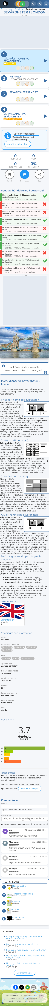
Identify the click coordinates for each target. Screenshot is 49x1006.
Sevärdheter (27, 658)
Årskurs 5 (31, 647)
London (6, 658)
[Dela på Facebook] (15, 987)
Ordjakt (16, 909)
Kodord (16, 901)
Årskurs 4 (19, 647)
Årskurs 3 (7, 647)
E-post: (5, 809)
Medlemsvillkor (15, 1001)
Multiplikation (18, 917)
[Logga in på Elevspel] (39, 3)
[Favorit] (9, 174)
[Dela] (39, 174)
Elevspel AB (17, 995)
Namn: (4, 803)
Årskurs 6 (7, 650)
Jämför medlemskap (17, 144)
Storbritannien (7, 619)
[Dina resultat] (27, 4)
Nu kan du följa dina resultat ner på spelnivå (23, 964)
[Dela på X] (21, 987)
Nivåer (33, 159)
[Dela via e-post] (33, 987)
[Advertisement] (24, 32)
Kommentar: (6, 815)
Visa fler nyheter (24, 972)
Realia (16, 658)
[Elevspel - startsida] (3, 3)
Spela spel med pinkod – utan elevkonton (26, 950)
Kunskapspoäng (15, 167)
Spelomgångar (15, 159)
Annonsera (28, 995)
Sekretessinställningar (31, 1001)
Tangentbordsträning (22, 893)
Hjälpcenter (38, 995)
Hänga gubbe (19, 886)
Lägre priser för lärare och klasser (22, 944)
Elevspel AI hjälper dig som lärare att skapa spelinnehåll (24, 937)
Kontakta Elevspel (29, 788)
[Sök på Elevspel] (33, 3)
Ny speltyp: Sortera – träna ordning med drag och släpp (25, 956)
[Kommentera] (24, 174)
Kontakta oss (15, 998)
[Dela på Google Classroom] (27, 987)
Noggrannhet (33, 167)
